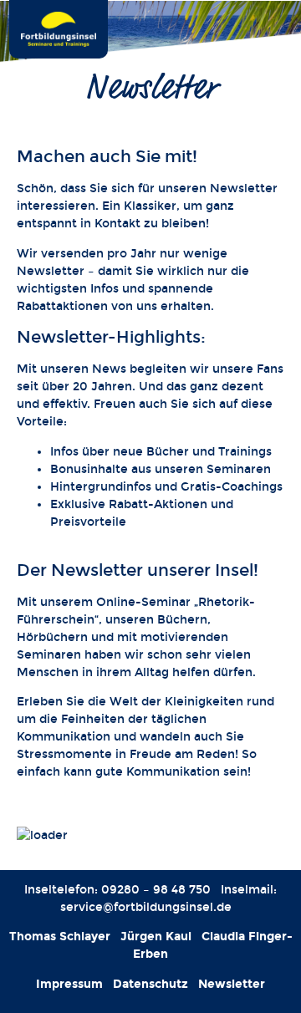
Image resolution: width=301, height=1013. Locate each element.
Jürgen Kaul (155, 936)
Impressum (69, 984)
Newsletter (231, 984)
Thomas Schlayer (59, 936)
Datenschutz (150, 984)
